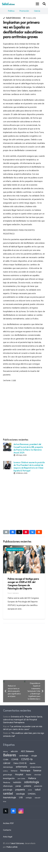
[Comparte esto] (13, 532)
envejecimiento (35, 767)
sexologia (20, 794)
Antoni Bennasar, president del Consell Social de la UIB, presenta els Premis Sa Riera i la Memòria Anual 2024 (28, 448)
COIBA (5, 759)
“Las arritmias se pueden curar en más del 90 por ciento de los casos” (22, 728)
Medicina (6, 782)
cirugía (34, 755)
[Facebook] (13, 811)
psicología (7, 790)
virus (4, 801)
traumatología (9, 798)
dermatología (8, 767)
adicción (14, 751)
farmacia (14, 770)
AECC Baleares (27, 751)
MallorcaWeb (12, 847)
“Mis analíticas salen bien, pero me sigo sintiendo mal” (23, 734)
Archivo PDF (8, 823)
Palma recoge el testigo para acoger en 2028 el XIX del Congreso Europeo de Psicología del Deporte (23, 583)
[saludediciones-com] (8, 4)
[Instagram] (21, 811)
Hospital (19, 774)
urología (29, 797)
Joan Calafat (21, 779)
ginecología (7, 774)
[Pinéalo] (26, 532)
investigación (9, 778)
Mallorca (32, 778)
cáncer (6, 763)
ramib (30, 790)
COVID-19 (26, 759)
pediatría (27, 786)
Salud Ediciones (13, 18)
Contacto (7, 830)
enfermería (21, 767)
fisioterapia (25, 770)
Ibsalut (28, 774)
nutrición (17, 782)
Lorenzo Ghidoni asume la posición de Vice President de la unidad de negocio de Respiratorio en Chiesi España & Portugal (29, 466)
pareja (18, 786)
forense (37, 771)
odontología (31, 782)
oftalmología (8, 786)
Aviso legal (7, 836)
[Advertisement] (24, 409)
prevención (38, 786)
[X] (5, 811)
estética (5, 771)
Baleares (9, 755)
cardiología (23, 755)
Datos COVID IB (19, 763)
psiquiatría (20, 790)
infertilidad (37, 775)
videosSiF (37, 798)
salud (37, 790)
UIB (21, 797)
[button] (37, 4)
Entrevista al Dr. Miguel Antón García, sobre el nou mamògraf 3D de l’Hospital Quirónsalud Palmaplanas (22, 719)
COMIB (14, 759)
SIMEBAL (32, 794)
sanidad (8, 793)
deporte (32, 763)
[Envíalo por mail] (6, 532)
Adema (5, 752)
